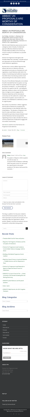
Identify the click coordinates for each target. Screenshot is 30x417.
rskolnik (5, 130)
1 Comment (22, 130)
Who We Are (6, 327)
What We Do (6, 332)
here (6, 124)
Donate (5, 337)
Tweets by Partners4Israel (8, 404)
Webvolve (21, 411)
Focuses (5, 330)
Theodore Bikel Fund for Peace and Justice (13, 238)
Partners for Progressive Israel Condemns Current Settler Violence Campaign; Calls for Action (14, 248)
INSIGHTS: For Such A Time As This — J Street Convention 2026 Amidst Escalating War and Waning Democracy (14, 275)
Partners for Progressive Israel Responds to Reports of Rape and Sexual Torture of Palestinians (14, 268)
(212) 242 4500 (23, 1)
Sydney (8, 155)
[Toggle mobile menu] (27, 9)
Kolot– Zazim (6, 286)
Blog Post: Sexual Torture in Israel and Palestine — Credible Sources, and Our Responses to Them (15, 261)
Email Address (6, 353)
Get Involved (6, 335)
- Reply (24, 155)
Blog (18, 130)
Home (4, 325)
